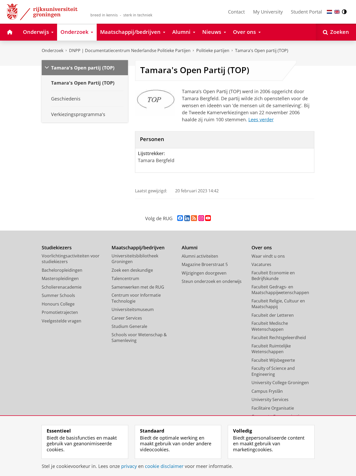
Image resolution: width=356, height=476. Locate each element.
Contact (236, 12)
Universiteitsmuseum (133, 309)
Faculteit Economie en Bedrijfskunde (273, 276)
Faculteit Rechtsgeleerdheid (278, 337)
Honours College (58, 304)
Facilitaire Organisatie (272, 408)
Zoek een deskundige (132, 270)
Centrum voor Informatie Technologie (136, 298)
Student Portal (306, 12)
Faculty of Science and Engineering (273, 371)
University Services (270, 399)
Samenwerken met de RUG (138, 287)
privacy (129, 466)
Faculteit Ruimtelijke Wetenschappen (271, 349)
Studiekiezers (57, 248)
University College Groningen (280, 382)
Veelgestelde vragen (61, 321)
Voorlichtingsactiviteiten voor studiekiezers (71, 259)
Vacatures (261, 264)
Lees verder (261, 119)
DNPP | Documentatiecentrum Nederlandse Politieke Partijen (130, 50)
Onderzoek (52, 50)
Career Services (127, 318)
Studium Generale (129, 326)
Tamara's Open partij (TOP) (261, 50)
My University (268, 12)
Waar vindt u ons (268, 256)
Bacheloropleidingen (62, 270)
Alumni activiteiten (200, 256)
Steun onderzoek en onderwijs (212, 281)
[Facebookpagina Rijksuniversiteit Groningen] (180, 218)
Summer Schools (58, 295)
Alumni (190, 248)
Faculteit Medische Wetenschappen (269, 326)
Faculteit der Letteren (272, 315)
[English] (337, 12)
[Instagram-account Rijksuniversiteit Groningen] (201, 218)
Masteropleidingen (60, 278)
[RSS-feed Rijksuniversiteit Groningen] (194, 218)
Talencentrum (125, 278)
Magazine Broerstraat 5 (205, 264)
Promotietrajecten (60, 312)
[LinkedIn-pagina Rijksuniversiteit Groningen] (187, 218)
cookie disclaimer (164, 466)
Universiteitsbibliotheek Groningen (135, 259)
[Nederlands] (329, 12)
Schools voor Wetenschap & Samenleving (139, 338)
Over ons (261, 248)
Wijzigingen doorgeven (204, 273)
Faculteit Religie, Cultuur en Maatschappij (278, 304)
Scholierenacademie (62, 287)
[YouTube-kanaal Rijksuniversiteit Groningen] (208, 218)
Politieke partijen (212, 50)
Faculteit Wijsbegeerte (273, 360)
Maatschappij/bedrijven (138, 248)
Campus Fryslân (267, 391)
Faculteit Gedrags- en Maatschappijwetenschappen (280, 290)
